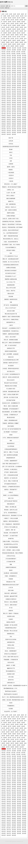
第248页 (14, 102)
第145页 (24, 63)
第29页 (23, 21)
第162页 (9, 70)
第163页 (14, 70)
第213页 (14, 89)
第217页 (9, 91)
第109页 (19, 49)
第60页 (14, 33)
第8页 (4, 16)
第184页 (19, 78)
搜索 (26, 6)
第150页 (24, 64)
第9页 (8, 16)
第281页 (4, 115)
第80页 (5, 40)
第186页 (4, 80)
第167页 (9, 72)
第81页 (9, 40)
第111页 (3, 51)
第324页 (19, 130)
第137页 (9, 61)
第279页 (19, 113)
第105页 (24, 48)
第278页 (14, 113)
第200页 (24, 83)
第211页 (3, 89)
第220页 (24, 91)
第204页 (19, 85)
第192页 (9, 81)
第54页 (12, 31)
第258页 (14, 106)
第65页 (12, 34)
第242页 (9, 100)
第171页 (4, 74)
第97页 (7, 46)
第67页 (21, 34)
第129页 (19, 57)
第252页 (9, 104)
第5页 (18, 14)
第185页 (24, 78)
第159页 (19, 68)
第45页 (21, 27)
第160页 (24, 68)
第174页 (19, 74)
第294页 (19, 119)
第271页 (4, 111)
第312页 (9, 127)
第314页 (19, 127)
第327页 (9, 132)
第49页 (14, 29)
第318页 (14, 128)
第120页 (23, 53)
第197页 (9, 83)
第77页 (17, 38)
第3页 (10, 14)
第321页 (4, 130)
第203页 (14, 85)
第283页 (14, 115)
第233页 (14, 96)
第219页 (19, 91)
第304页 (19, 123)
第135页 (24, 59)
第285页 (24, 115)
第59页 (9, 33)
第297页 (9, 121)
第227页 (9, 95)
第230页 (24, 95)
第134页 (19, 59)
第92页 (9, 44)
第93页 (14, 44)
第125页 (24, 55)
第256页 (4, 106)
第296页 (4, 121)
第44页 (17, 27)
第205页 (24, 85)
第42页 (7, 27)
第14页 (5, 17)
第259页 (19, 106)
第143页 (14, 63)
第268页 (14, 110)
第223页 (14, 93)
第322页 (9, 130)
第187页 (9, 80)
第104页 (19, 48)
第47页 (5, 29)
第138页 (14, 61)
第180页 (24, 76)
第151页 (4, 66)
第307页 (9, 125)
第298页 (14, 121)
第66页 (17, 34)
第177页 (9, 76)
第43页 (12, 27)
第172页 (9, 74)
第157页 (9, 68)
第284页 (19, 115)
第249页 (19, 102)
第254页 (19, 104)
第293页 (14, 119)
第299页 (19, 121)
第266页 (4, 110)
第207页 (9, 87)
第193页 (14, 81)
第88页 (17, 42)
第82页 (14, 40)
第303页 (14, 123)
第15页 (9, 17)
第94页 (18, 44)
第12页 (21, 16)
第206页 (4, 87)
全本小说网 (3, 2)
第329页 (19, 132)
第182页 (9, 78)
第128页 (14, 57)
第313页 (14, 127)
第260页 (24, 106)
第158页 (14, 68)
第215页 (24, 89)
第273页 (14, 111)
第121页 (4, 55)
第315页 (24, 127)
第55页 (17, 31)
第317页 (9, 128)
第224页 (19, 93)
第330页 (24, 132)
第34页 (21, 23)
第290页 (24, 117)
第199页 (19, 83)
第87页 (12, 42)
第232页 (9, 96)
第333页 (14, 134)
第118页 (13, 53)
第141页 (4, 63)
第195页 (24, 81)
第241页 (4, 100)
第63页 (3, 34)
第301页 (4, 123)
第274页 (19, 111)
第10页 (13, 16)
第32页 (12, 23)
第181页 (4, 78)
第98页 (12, 46)
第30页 (3, 23)
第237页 (9, 98)
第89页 (21, 42)
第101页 (4, 48)
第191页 (4, 81)
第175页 (24, 74)
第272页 (9, 111)
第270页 (24, 110)
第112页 (8, 51)
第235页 (24, 96)
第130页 (24, 57)
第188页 (14, 80)
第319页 (19, 128)
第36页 (5, 25)
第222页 (9, 93)
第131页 (4, 59)
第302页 (9, 123)
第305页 (24, 123)
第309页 (19, 125)
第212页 (9, 89)
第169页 (19, 72)
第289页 (19, 117)
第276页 (4, 113)
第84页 (23, 40)
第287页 (9, 117)
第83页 (18, 40)
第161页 (4, 70)
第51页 (23, 29)
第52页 (3, 31)
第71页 (14, 36)
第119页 (18, 53)
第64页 (7, 34)
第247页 (9, 102)
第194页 (19, 81)
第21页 (12, 19)
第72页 (18, 36)
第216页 (4, 91)
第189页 (19, 80)
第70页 (9, 36)
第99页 (17, 46)
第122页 (9, 55)
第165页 (24, 70)
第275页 (24, 111)
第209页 (19, 87)
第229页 (19, 95)
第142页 (9, 63)
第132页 (9, 59)
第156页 (4, 68)
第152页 (9, 66)
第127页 (9, 57)
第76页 (12, 38)
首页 (7, 6)
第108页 (14, 49)
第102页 (9, 48)
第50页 (18, 29)
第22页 (17, 19)
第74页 (3, 38)
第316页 (4, 128)
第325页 (24, 130)
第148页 (14, 64)
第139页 (19, 61)
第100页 (22, 46)
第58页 (5, 33)
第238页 (14, 98)
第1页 (3, 14)
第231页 (4, 96)
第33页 (17, 23)
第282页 (9, 115)
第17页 (18, 17)
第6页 (22, 14)
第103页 (14, 48)
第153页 (14, 66)
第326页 (4, 132)
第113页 (13, 51)
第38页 (14, 25)
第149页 (19, 64)
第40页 (23, 25)
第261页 (4, 108)
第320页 (24, 128)
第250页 (24, 102)
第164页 (19, 70)
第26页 (9, 21)
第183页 (14, 78)
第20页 (7, 19)
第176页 (4, 76)
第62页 (23, 33)
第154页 (19, 66)
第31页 (7, 23)
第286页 (4, 117)
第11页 (17, 16)
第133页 (14, 59)
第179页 (19, 76)
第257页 (9, 106)
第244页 (19, 100)
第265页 (24, 108)
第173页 (14, 74)
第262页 (9, 108)
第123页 (14, 55)
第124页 (19, 55)
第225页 (24, 93)
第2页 (6, 14)
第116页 (3, 53)
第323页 (14, 130)
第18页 (23, 17)
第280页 (24, 113)
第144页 (19, 63)
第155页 (24, 66)
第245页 (24, 100)
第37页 (9, 25)
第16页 (14, 17)
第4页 (14, 14)
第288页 (14, 117)
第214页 (19, 89)
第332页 (9, 134)
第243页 (14, 100)
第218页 (14, 91)
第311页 (3, 127)
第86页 (7, 42)
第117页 (8, 53)
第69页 (5, 36)
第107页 (9, 49)
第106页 (4, 49)
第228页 (14, 95)
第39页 (18, 25)
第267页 (9, 110)
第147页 (9, 64)
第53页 (7, 31)
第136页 (4, 61)
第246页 (4, 102)
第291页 (4, 119)
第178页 (14, 76)
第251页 (4, 104)
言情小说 (7, 8)
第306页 (4, 125)
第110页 (24, 49)
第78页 (21, 38)
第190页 (24, 80)
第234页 (19, 96)
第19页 (3, 19)
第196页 (4, 83)
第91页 (5, 44)
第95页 (23, 44)
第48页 (9, 29)
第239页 (19, 98)
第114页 (18, 51)
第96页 (3, 46)
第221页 (4, 93)
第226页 (4, 95)
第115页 (23, 51)
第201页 (4, 85)
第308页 (14, 125)
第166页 (4, 72)
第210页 (24, 87)
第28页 (18, 21)
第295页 (24, 119)
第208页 (14, 87)
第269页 (19, 110)
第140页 (24, 61)
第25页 (5, 21)
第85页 (3, 42)
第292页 (9, 119)
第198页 (14, 83)
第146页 (4, 64)
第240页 (24, 98)
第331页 (4, 134)
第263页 (14, 108)
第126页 (4, 57)
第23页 (21, 19)
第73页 (23, 36)
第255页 (24, 104)
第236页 (4, 98)
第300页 (24, 121)
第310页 (24, 125)
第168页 (14, 72)
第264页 (19, 108)
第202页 (9, 85)
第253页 (14, 104)
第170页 (24, 72)
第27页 (14, 21)
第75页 (7, 38)
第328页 (14, 132)
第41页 (3, 27)
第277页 (9, 113)
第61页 (18, 33)
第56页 (21, 31)
